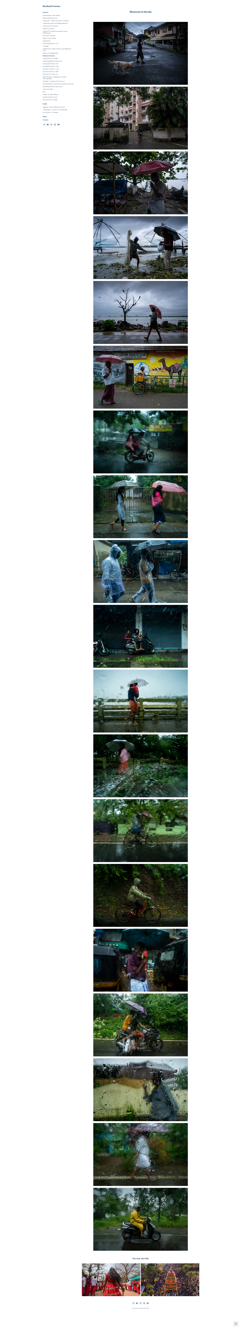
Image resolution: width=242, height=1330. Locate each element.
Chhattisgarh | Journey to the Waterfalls (55, 110)
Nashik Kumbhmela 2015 (50, 97)
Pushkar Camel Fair (48, 29)
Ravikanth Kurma (51, 6)
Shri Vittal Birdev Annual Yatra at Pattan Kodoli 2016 (58, 84)
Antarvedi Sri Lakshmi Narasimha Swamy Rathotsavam (55, 32)
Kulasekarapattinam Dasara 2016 (52, 86)
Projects (45, 12)
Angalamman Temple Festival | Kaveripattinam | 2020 (57, 49)
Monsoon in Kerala (49, 56)
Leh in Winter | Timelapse (50, 112)
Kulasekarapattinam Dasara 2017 (52, 61)
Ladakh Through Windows (50, 94)
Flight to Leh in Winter (49, 38)
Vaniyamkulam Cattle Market (51, 15)
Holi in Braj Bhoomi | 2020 (50, 44)
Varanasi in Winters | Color (51, 69)
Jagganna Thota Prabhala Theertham (54, 107)
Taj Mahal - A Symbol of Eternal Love (54, 81)
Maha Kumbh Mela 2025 (50, 18)
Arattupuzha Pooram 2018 (51, 64)
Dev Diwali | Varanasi (49, 36)
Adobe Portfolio (144, 1308)
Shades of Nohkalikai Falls (50, 53)
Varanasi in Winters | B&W (51, 72)
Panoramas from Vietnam (50, 26)
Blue (44, 92)
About (45, 117)
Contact (45, 120)
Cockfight (46, 46)
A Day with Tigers (48, 89)
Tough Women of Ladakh (50, 58)
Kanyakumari (46, 41)
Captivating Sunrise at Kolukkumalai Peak (55, 23)
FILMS (45, 104)
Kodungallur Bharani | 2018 (51, 66)
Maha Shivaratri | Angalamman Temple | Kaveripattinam (55, 78)
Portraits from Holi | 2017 (50, 74)
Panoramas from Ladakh (50, 100)
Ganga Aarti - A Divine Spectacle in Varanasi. (56, 21)
